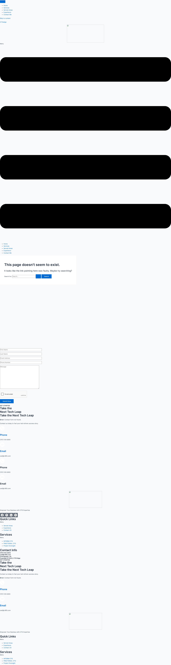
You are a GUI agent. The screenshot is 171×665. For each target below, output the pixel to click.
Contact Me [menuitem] (7, 14)
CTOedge (3, 22)
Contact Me (7, 253)
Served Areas (8, 248)
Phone (3, 434)
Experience (7, 250)
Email (3, 451)
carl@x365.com (5, 554)
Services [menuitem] (6, 8)
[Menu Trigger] (2, 1)
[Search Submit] (38, 276)
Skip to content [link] (5, 18)
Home (6, 244)
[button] (85, 142)
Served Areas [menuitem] (8, 10)
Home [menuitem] (6, 5)
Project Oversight (9, 546)
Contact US (7, 530)
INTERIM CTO (8, 541)
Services (6, 246)
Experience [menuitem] (7, 12)
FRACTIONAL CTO (10, 543)
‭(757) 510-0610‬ (5, 553)
